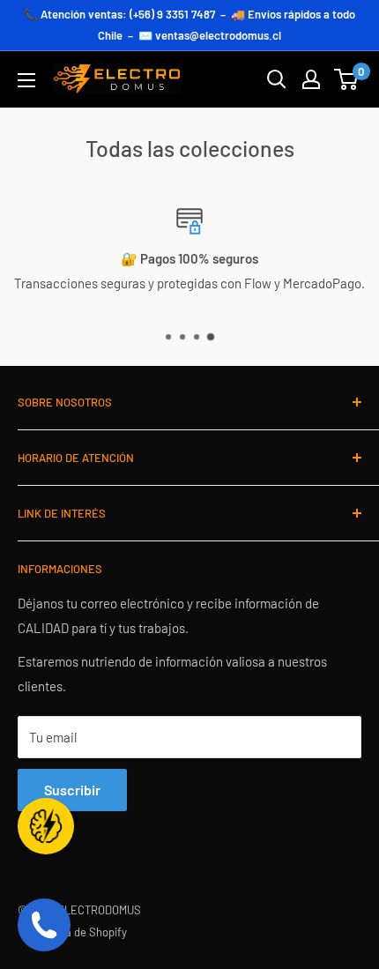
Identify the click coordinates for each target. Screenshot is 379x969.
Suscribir (72, 789)
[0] (347, 79)
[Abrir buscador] (276, 79)
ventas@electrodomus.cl (218, 35)
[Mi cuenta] (311, 79)
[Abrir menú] (26, 80)
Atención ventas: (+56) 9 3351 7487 (128, 14)
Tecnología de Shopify (72, 932)
